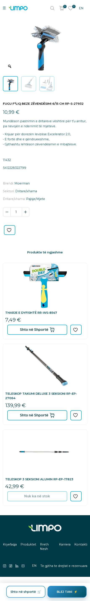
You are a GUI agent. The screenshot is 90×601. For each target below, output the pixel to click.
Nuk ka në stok (37, 496)
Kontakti (80, 544)
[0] (61, 8)
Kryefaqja (10, 544)
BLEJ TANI (64, 592)
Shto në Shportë (34, 330)
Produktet (28, 544)
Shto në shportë (23, 592)
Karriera (65, 544)
